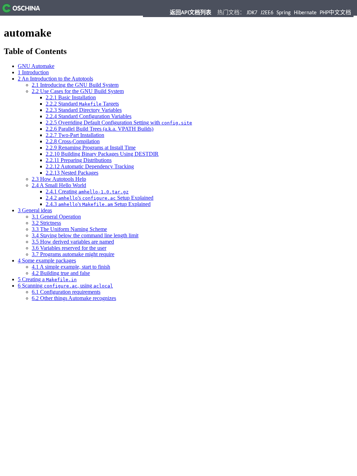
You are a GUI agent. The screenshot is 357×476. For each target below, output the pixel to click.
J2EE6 (266, 13)
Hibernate (305, 13)
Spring (283, 13)
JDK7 (251, 13)
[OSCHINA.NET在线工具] (20, 11)
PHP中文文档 (335, 13)
